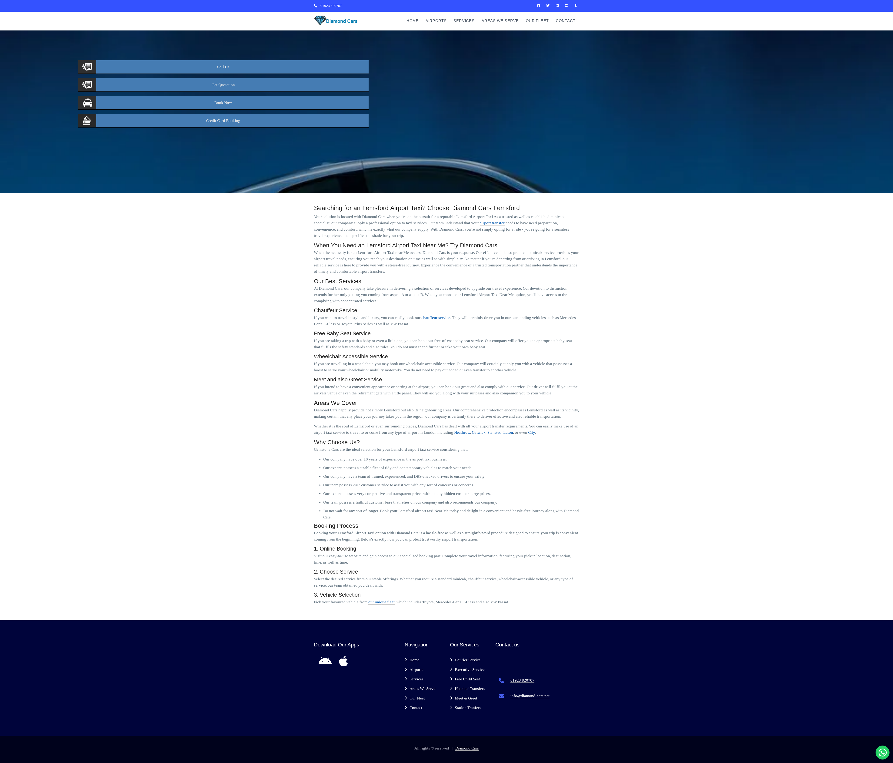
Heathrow (462, 432)
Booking (223, 120)
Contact (566, 21)
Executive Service (470, 669)
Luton (508, 432)
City (531, 432)
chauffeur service (435, 318)
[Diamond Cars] (538, 5)
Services (464, 21)
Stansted (494, 432)
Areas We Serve (500, 21)
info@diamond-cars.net (530, 696)
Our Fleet (537, 21)
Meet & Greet (466, 698)
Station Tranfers (468, 708)
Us (223, 67)
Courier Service (468, 660)
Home (413, 21)
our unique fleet (381, 602)
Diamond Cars (467, 748)
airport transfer (492, 223)
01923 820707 (331, 6)
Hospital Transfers (470, 688)
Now (223, 103)
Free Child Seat (467, 679)
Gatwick (479, 432)
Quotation (223, 85)
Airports (436, 21)
